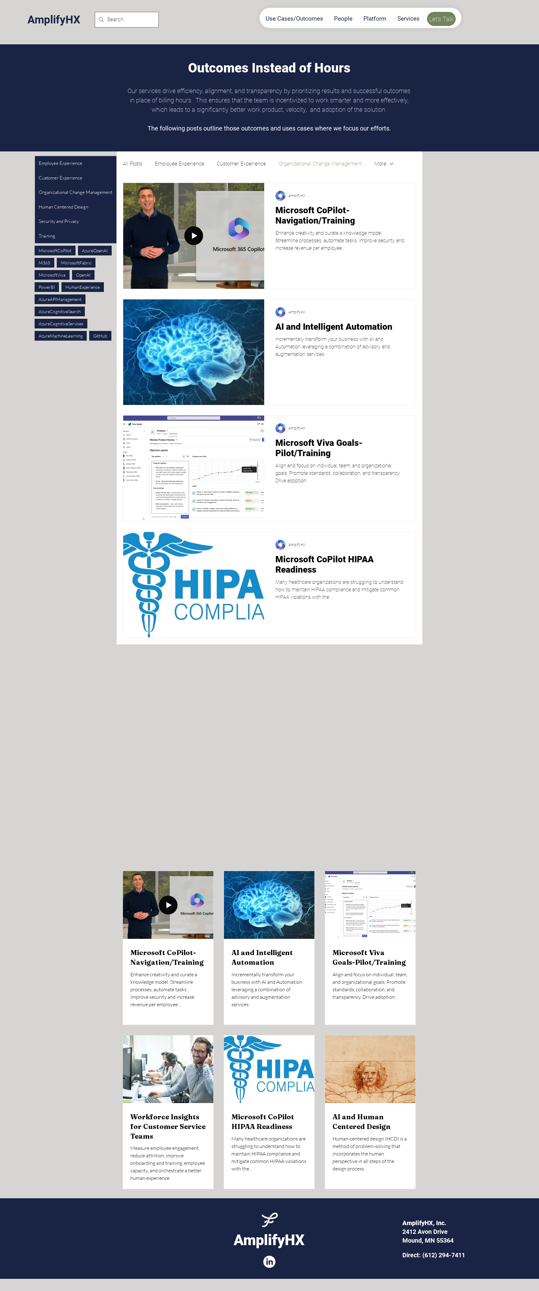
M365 (44, 262)
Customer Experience (241, 163)
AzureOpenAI (95, 250)
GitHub (100, 335)
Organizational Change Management (320, 163)
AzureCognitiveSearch (60, 311)
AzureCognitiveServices (61, 323)
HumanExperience (83, 287)
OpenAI (83, 275)
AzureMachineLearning (61, 335)
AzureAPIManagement (60, 299)
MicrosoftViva (52, 275)
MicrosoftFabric (76, 262)
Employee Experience (179, 163)
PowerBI (47, 287)
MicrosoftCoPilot (55, 250)
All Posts (132, 163)
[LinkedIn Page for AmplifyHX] (269, 1262)
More (380, 163)
